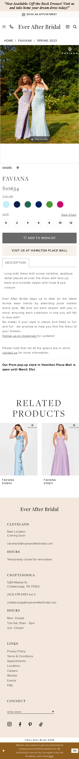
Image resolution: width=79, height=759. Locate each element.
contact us (9, 353)
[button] (4, 27)
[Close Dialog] (3, 751)
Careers (12, 671)
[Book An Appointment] (67, 27)
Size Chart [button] (68, 215)
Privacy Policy (16, 651)
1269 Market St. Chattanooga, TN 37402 (23, 584)
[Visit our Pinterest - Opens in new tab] (30, 724)
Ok (75, 750)
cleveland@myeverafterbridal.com (30, 543)
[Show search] (75, 27)
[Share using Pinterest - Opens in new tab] (18, 168)
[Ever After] (39, 26)
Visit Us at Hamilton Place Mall (40, 250)
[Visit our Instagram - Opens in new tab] (9, 724)
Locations (13, 666)
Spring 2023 (47, 40)
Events (11, 680)
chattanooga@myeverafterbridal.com (32, 602)
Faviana (25, 40)
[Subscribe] (52, 712)
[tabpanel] (39, 94)
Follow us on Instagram (19, 336)
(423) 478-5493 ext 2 (21, 594)
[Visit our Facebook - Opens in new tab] (20, 724)
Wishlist (12, 675)
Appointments (16, 661)
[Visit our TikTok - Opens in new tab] (41, 724)
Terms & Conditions (20, 656)
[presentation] (18, 449)
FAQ (10, 685)
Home (8, 40)
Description (15, 262)
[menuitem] (4, 27)
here (51, 756)
